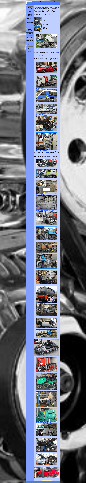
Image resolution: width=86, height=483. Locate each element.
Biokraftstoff (57, 52)
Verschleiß (47, 11)
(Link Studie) (47, 152)
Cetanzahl (50, 57)
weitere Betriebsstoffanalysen (47, 480)
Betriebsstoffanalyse (40, 8)
